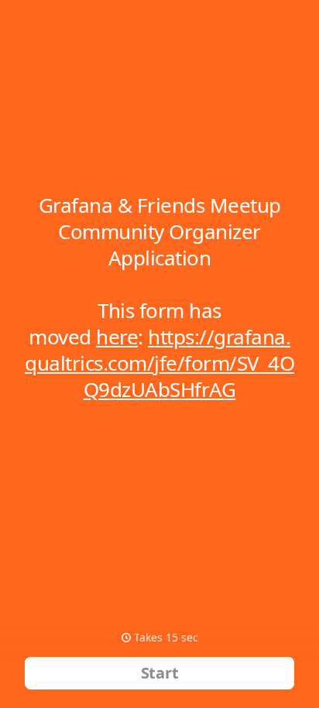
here (117, 337)
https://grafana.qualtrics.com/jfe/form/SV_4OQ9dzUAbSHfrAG (159, 363)
